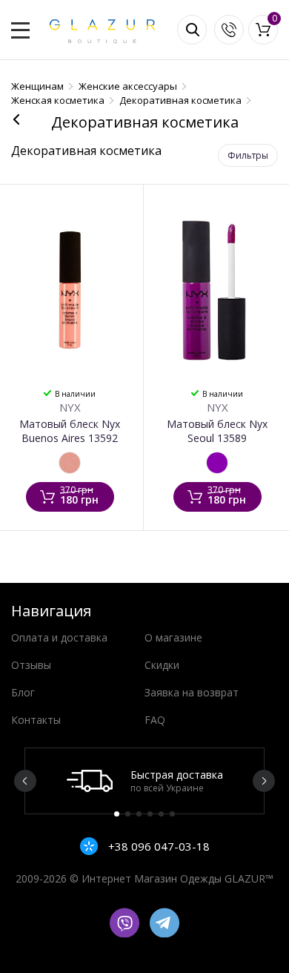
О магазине (173, 637)
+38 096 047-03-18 (157, 846)
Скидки (161, 665)
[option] (144, 781)
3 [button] (139, 814)
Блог (23, 692)
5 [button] (161, 814)
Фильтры (247, 155)
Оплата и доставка (59, 637)
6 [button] (172, 814)
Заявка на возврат (191, 692)
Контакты (36, 720)
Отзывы (31, 665)
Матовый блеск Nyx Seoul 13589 (217, 431)
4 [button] (150, 814)
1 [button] (116, 814)
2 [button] (127, 814)
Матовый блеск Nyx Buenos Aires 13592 (69, 431)
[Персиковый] (70, 463)
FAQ (154, 720)
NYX (70, 407)
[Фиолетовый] (217, 463)
